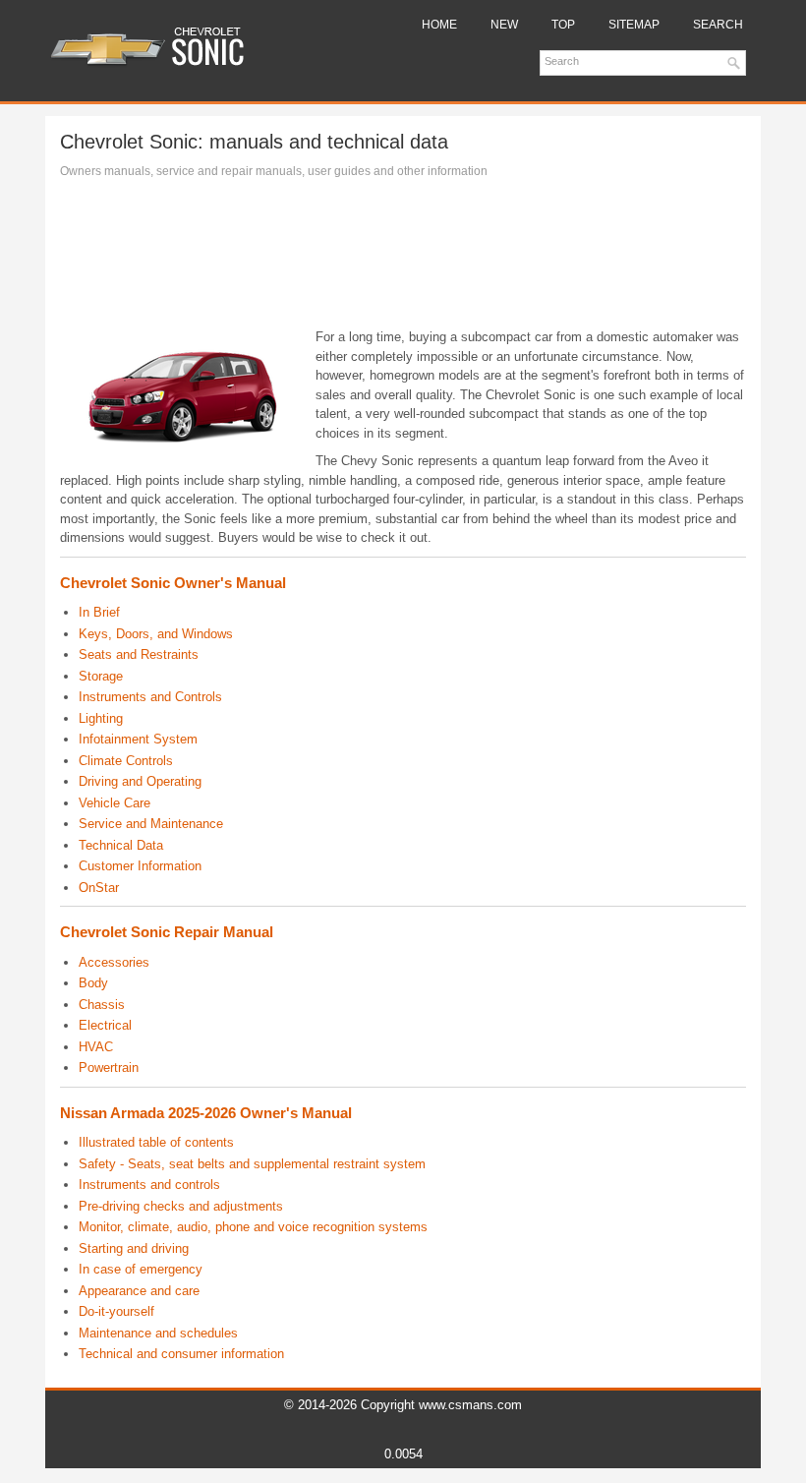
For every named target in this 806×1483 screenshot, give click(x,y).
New (504, 24)
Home (439, 24)
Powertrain (109, 1067)
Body (93, 983)
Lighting (101, 718)
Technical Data (121, 845)
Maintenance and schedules (158, 1333)
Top (563, 24)
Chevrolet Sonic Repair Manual (166, 931)
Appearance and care (139, 1290)
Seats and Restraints (139, 654)
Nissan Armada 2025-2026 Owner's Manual (206, 1112)
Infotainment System (138, 739)
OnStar (99, 887)
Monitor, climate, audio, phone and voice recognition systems (253, 1226)
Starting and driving (134, 1248)
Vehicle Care (114, 803)
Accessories (114, 962)
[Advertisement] (403, 259)
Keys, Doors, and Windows (156, 633)
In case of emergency (140, 1269)
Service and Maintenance (151, 823)
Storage (101, 676)
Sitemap (634, 24)
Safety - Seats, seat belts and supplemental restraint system (252, 1164)
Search (718, 24)
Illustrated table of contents (156, 1142)
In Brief (99, 612)
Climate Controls (126, 760)
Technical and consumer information (181, 1353)
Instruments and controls (149, 1184)
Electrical (105, 1025)
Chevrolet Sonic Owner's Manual (173, 582)
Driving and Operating (140, 781)
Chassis (102, 1004)
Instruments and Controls (150, 696)
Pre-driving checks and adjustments (181, 1206)
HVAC (96, 1046)
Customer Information (140, 866)
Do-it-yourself (116, 1311)
